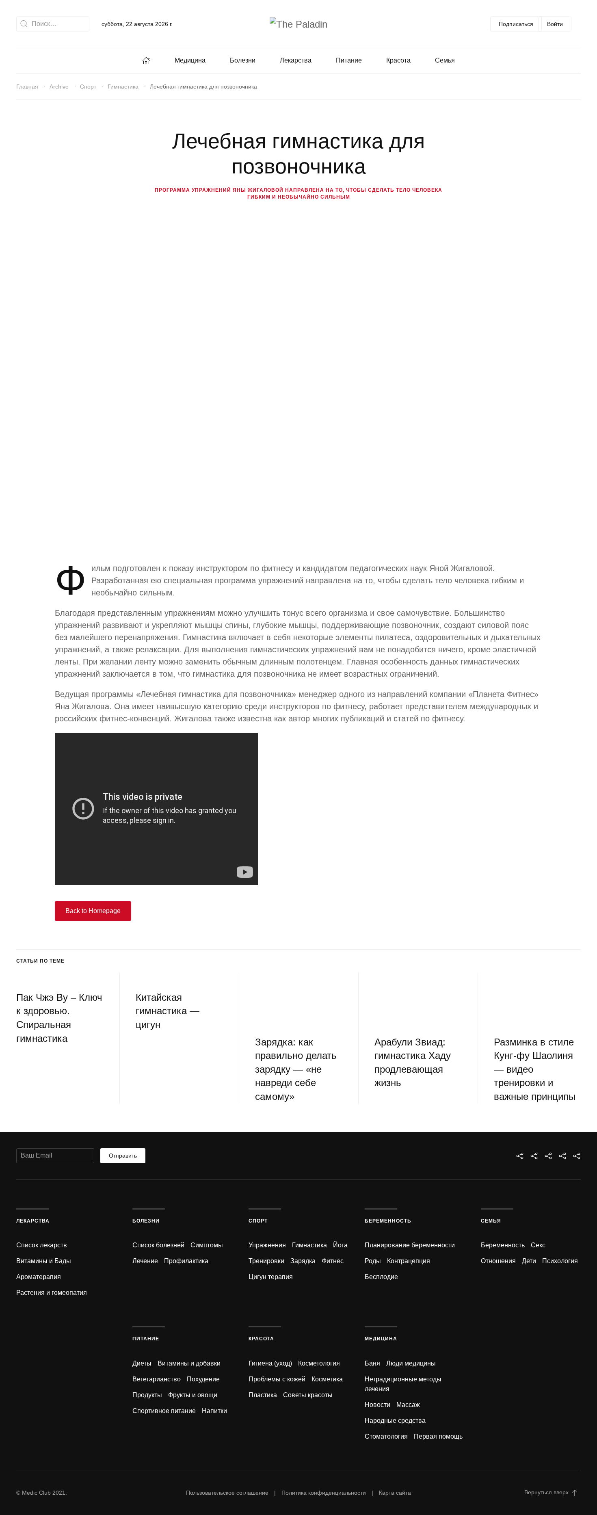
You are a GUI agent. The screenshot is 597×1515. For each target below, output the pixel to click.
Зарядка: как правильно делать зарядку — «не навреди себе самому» (296, 1069)
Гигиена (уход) (270, 1363)
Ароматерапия (38, 1276)
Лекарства (295, 60)
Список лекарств (41, 1245)
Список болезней (158, 1245)
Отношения (498, 1260)
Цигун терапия (271, 1276)
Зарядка (303, 1260)
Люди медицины (411, 1363)
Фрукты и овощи (192, 1395)
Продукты (147, 1395)
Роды (373, 1260)
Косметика (327, 1379)
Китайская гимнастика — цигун (167, 1011)
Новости (377, 1404)
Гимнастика (123, 86)
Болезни (242, 60)
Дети (529, 1260)
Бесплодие (381, 1276)
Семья (445, 60)
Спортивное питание (164, 1410)
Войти (555, 23)
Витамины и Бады (43, 1260)
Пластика (263, 1395)
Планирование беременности (410, 1245)
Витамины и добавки (189, 1363)
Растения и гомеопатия (51, 1292)
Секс (538, 1245)
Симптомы (206, 1245)
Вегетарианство (156, 1379)
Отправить (123, 1155)
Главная (27, 86)
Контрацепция (408, 1260)
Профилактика (186, 1260)
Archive (59, 86)
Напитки (214, 1410)
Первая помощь (438, 1436)
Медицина (190, 60)
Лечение (145, 1260)
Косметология (319, 1363)
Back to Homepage (93, 910)
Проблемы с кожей (277, 1379)
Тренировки (266, 1260)
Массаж (408, 1404)
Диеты (141, 1363)
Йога (340, 1245)
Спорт (88, 86)
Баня (372, 1363)
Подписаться (516, 23)
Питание (349, 60)
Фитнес (333, 1260)
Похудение (203, 1379)
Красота (398, 60)
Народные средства (395, 1420)
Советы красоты (308, 1395)
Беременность (388, 1221)
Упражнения (267, 1245)
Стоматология (386, 1436)
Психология (560, 1260)
